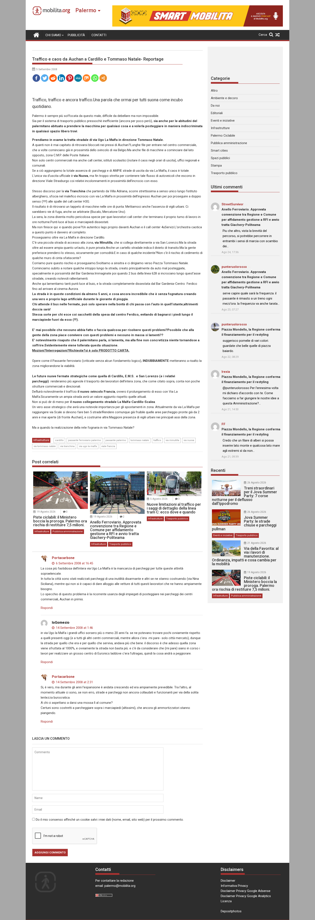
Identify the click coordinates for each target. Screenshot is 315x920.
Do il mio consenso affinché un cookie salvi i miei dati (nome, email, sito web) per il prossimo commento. (110, 820)
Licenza (226, 901)
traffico (157, 440)
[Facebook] (36, 78)
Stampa (216, 165)
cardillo (59, 440)
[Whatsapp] (95, 78)
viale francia (108, 446)
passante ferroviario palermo (84, 440)
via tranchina (67, 446)
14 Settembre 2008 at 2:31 (74, 682)
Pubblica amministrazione (67, 531)
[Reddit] (53, 78)
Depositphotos (231, 911)
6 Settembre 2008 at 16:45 (74, 563)
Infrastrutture (41, 440)
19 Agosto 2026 (46, 511)
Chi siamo (53, 35)
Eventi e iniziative (223, 120)
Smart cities (219, 150)
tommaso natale (139, 440)
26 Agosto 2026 (256, 482)
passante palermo (115, 440)
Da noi (215, 105)
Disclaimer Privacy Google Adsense (245, 891)
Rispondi (47, 608)
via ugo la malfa (88, 446)
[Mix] (86, 78)
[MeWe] (78, 78)
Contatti (99, 35)
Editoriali (217, 113)
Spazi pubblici (220, 158)
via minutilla (172, 440)
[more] (103, 78)
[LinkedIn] (61, 78)
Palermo (85, 10)
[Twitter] (44, 78)
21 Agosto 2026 (256, 542)
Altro (214, 90)
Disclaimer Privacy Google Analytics (246, 896)
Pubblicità (76, 35)
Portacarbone (63, 558)
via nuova (189, 440)
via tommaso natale (45, 446)
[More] (103, 78)
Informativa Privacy (234, 886)
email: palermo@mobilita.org (115, 886)
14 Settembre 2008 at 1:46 (74, 628)
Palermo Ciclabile (223, 135)
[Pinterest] (70, 78)
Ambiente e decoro (224, 98)
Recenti (218, 470)
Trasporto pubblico (120, 544)
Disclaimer (228, 881)
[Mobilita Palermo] (36, 34)
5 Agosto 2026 (159, 498)
